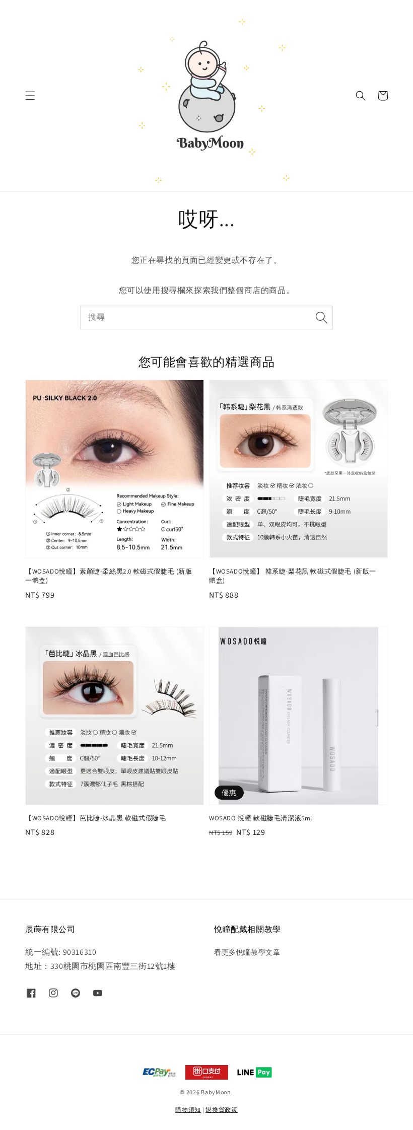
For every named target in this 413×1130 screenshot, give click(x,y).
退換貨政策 (221, 1109)
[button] (30, 96)
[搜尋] (321, 317)
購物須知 (188, 1109)
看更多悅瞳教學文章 (247, 952)
